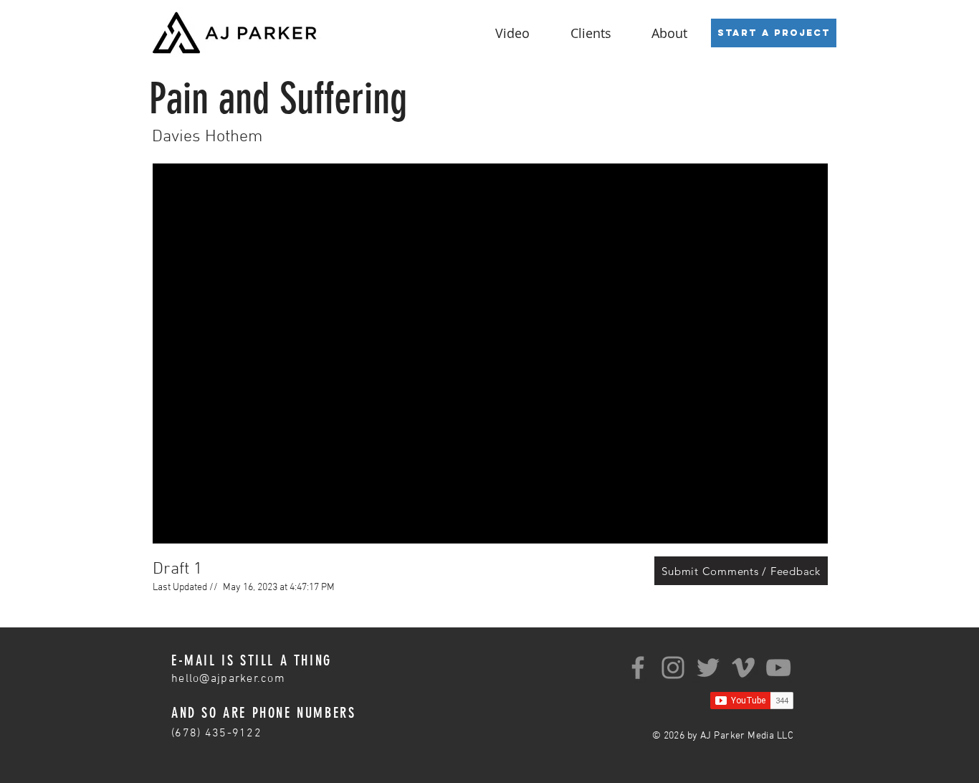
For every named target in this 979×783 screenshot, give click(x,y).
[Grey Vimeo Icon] (743, 667)
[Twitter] (708, 667)
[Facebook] (638, 667)
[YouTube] (778, 667)
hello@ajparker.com (228, 679)
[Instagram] (673, 667)
